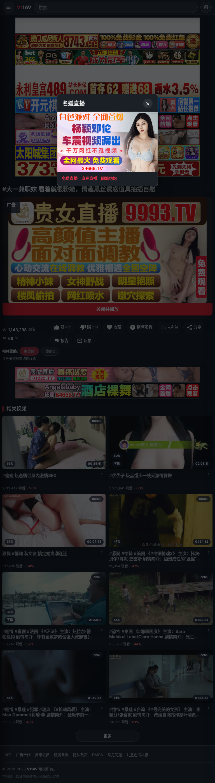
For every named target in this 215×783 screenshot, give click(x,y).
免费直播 (70, 178)
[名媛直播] (107, 391)
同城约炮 (109, 178)
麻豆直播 (89, 178)
